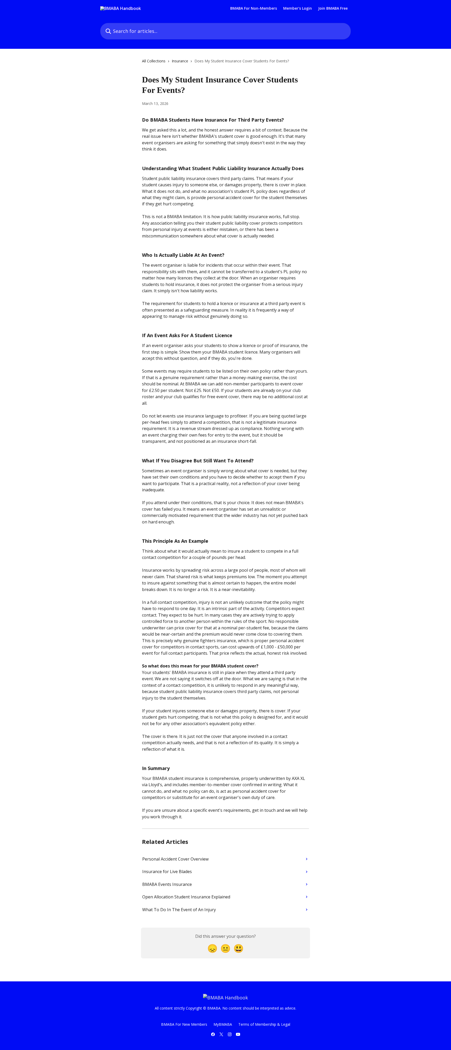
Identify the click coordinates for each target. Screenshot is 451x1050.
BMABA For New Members (184, 1024)
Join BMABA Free (333, 8)
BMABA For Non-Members (253, 8)
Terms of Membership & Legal (264, 1024)
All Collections (153, 60)
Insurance (180, 60)
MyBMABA (222, 1024)
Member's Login (297, 8)
